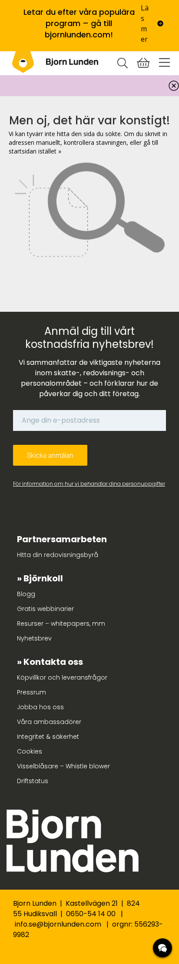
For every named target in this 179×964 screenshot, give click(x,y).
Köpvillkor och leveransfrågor (62, 677)
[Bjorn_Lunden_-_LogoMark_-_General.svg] (23, 62)
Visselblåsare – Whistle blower (63, 766)
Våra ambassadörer (49, 721)
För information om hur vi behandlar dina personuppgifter (89, 483)
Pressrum (31, 692)
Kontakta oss (53, 662)
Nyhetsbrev (34, 638)
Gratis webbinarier (45, 608)
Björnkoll (43, 578)
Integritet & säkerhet (48, 736)
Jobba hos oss (40, 707)
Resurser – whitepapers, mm (61, 623)
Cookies (29, 751)
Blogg (26, 594)
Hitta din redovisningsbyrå (57, 554)
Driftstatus (32, 781)
